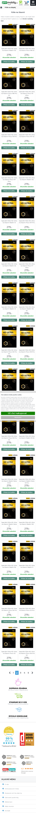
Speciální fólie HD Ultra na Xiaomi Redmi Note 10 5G (9, 481)
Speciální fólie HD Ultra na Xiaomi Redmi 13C (9, 49)
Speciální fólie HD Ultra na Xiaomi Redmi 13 (9, 308)
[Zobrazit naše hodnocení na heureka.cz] (9, 746)
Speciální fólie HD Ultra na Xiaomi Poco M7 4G (27, 135)
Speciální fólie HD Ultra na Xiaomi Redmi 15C (27, 178)
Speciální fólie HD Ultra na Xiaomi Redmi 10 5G (27, 437)
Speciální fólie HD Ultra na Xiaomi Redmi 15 (9, 221)
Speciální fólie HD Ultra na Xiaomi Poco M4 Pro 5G (27, 653)
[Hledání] (20, 3)
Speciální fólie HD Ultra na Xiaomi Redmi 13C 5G (27, 309)
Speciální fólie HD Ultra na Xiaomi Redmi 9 (27, 566)
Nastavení (18, 417)
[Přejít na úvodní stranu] (10, 3)
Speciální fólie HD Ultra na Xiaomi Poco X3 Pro (27, 609)
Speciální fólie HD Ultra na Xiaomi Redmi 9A (9, 566)
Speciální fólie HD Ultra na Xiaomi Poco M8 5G (27, 49)
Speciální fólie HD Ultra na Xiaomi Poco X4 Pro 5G (9, 610)
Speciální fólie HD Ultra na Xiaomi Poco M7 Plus (9, 179)
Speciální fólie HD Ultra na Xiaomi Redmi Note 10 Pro (27, 481)
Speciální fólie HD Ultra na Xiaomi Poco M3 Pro (27, 351)
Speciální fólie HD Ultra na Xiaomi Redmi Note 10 (9, 524)
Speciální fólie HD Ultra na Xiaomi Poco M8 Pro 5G (9, 93)
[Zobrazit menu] (33, 3)
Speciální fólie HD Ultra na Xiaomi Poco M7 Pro (27, 221)
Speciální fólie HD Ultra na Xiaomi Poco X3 (9, 652)
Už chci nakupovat (18, 413)
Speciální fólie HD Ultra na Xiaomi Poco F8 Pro (9, 135)
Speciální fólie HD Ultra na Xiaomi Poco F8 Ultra (27, 93)
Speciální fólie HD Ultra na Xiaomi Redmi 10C (27, 523)
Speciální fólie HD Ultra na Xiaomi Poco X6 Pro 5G (9, 352)
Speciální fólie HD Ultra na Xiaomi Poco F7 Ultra (27, 265)
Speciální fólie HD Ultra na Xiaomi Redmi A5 (9, 265)
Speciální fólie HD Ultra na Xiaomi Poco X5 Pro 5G (9, 438)
